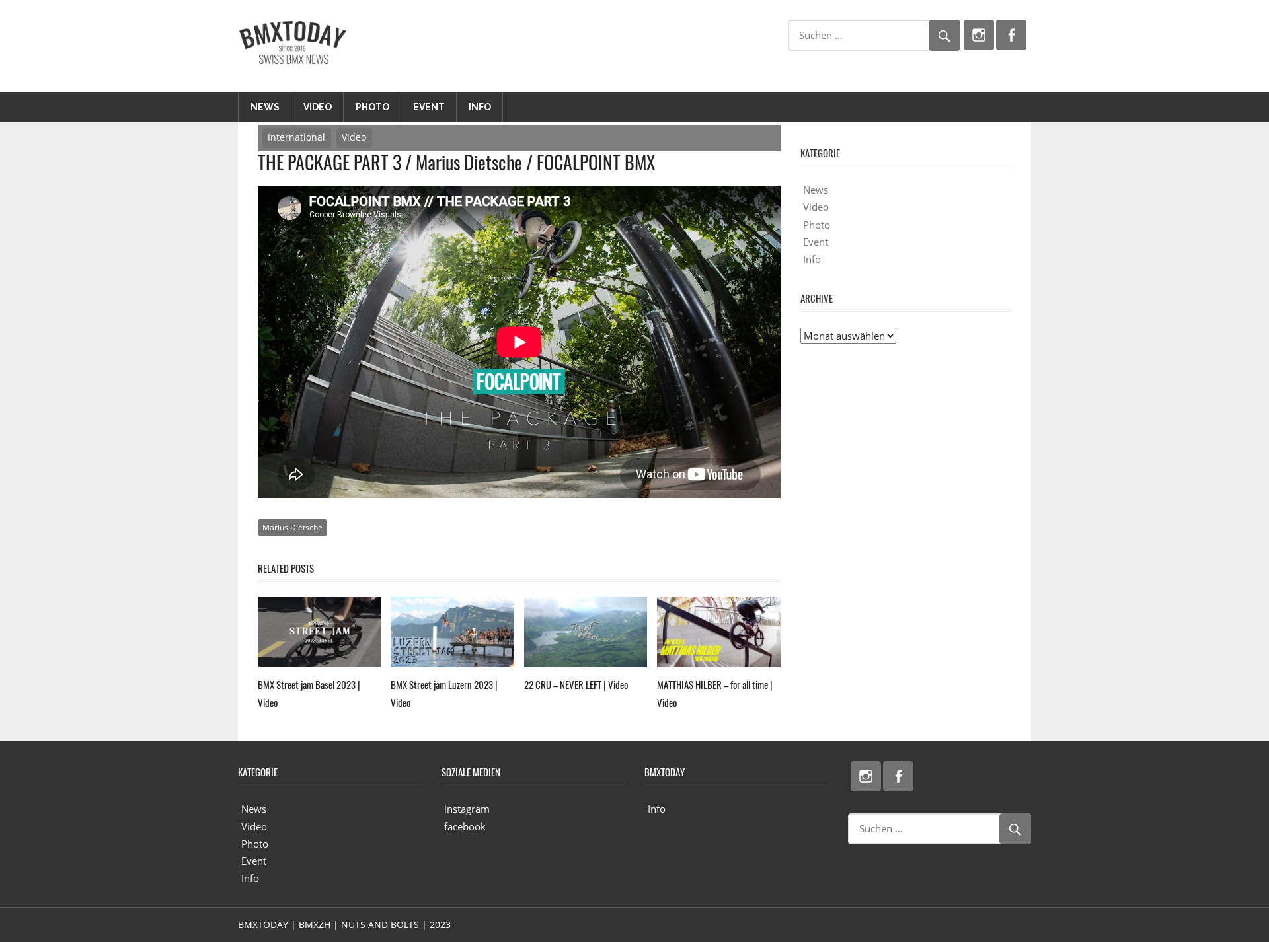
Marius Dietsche (292, 527)
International (296, 137)
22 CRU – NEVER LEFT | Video (576, 684)
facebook (465, 826)
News (265, 107)
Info (480, 107)
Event (429, 107)
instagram (467, 808)
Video (317, 107)
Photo (372, 107)
